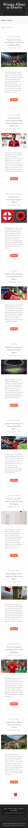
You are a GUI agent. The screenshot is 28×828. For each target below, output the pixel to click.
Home (3, 27)
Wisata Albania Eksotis (14, 6)
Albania (11, 344)
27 (12, 798)
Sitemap (15, 808)
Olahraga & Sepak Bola (11, 36)
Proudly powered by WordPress (18, 825)
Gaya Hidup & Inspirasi (12, 420)
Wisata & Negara (11, 570)
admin (19, 128)
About (5, 808)
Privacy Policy (14, 810)
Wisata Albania (12, 719)
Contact (10, 808)
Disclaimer (21, 808)
